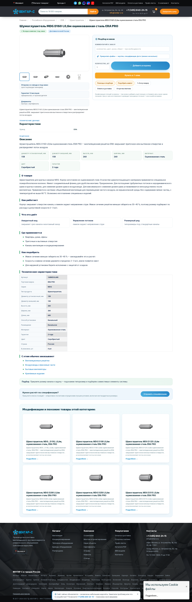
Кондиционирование (61, 539)
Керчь (43, 588)
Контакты (175, 3)
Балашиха (116, 575)
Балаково (106, 575)
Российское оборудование (43, 20)
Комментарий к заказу (105, 44)
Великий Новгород (48, 580)
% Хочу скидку (143, 83)
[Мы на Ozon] (88, 3)
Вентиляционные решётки (37, 360)
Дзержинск (153, 580)
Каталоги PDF (108, 3)
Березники (159, 575)
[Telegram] (75, 3)
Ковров (69, 588)
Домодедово (31, 584)
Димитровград (165, 580)
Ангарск (44, 575)
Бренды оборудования (62, 547)
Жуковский (80, 584)
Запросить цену (169, 11)
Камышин (17, 588)
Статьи (87, 558)
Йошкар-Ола (117, 584)
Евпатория (43, 584)
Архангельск (78, 575)
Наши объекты (90, 543)
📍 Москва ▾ (18, 3)
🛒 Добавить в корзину (140, 66)
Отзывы (87, 551)
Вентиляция (57, 535)
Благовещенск (18, 580)
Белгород (142, 575)
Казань (135, 584)
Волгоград (96, 580)
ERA (62, 20)
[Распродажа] (92, 3)
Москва (16, 575)
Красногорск (135, 588)
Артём (68, 575)
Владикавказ (75, 580)
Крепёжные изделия (34, 373)
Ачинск (98, 575)
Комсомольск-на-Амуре (92, 588)
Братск (29, 580)
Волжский (117, 580)
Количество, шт (102, 63)
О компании (89, 535)
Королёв (115, 588)
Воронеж (134, 580)
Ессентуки (71, 584)
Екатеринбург (54, 584)
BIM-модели (120, 3)
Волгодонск (106, 580)
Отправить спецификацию (155, 394)
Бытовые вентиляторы (35, 369)
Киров (50, 588)
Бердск (150, 575)
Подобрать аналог (125, 83)
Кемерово (36, 588)
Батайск (133, 575)
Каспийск (26, 588)
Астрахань (89, 575)
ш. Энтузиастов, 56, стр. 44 (112, 10)
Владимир (86, 580)
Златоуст (90, 584)
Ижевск (108, 584)
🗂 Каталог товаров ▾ (40, 3)
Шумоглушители (77, 20)
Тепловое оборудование (62, 543)
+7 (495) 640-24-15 (86, 597)
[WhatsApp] (79, 3)
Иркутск (127, 584)
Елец (63, 584)
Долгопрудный (19, 584)
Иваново (99, 584)
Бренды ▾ (61, 3)
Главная (22, 20)
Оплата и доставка (135, 3)
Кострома (124, 588)
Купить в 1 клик (132, 75)
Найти (93, 11)
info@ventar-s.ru (116, 13)
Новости (87, 554)
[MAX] (84, 3)
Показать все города (21, 594)
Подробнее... (152, 596)
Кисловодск (59, 588)
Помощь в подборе (105, 83)
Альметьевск (33, 575)
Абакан (24, 575)
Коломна (77, 588)
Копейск (106, 588)
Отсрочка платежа (124, 89)
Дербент (143, 580)
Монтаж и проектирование (95, 539)
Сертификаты (89, 547)
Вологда (126, 580)
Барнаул (125, 575)
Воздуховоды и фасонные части (40, 365)
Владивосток (62, 580)
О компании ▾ (163, 3)
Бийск (167, 575)
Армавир (61, 575)
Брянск (36, 580)
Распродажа (57, 551)
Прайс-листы (150, 3)
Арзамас (52, 575)
